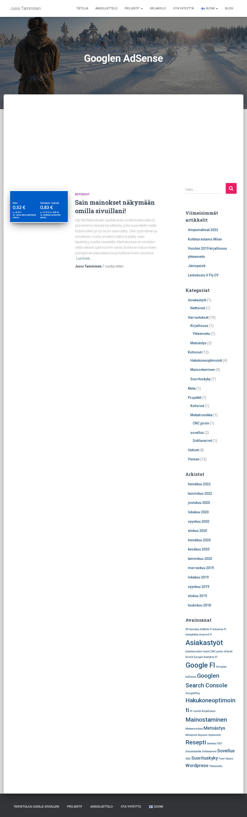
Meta (192, 388)
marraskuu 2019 (201, 568)
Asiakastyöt (197, 300)
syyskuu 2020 (198, 521)
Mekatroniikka (201, 415)
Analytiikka (192, 634)
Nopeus (202, 735)
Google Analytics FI (205, 657)
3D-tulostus (192, 629)
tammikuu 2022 (200, 493)
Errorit (189, 657)
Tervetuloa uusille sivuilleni (36, 806)
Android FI (205, 634)
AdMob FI (206, 629)
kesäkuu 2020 (198, 549)
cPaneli (228, 651)
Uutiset (193, 450)
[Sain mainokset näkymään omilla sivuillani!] (39, 206)
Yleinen (193, 459)
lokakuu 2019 (198, 577)
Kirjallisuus (199, 326)
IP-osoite (195, 711)
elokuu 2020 (197, 531)
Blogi (229, 8)
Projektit (132, 8)
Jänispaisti (197, 266)
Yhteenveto (201, 334)
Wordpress (196, 765)
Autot (206, 651)
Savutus (211, 743)
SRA (188, 758)
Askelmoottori (194, 651)
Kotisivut (82, 194)
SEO (219, 743)
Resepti (195, 742)
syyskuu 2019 (198, 587)
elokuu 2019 (197, 596)
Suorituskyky (200, 379)
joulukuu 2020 (199, 503)
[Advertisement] (123, 130)
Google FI (200, 665)
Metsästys (198, 343)
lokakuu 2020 (198, 512)
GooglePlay (192, 693)
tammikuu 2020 (200, 559)
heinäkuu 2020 (199, 540)
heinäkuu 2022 (199, 484)
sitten (113, 266)
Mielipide (191, 735)
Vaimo (229, 758)
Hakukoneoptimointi (206, 360)
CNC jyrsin (201, 423)
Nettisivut (197, 308)
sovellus (197, 433)
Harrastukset (198, 317)
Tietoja (82, 8)
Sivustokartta (193, 751)
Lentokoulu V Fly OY (203, 275)
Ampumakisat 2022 (203, 230)
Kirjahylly (158, 8)
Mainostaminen (202, 370)
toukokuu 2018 (199, 605)
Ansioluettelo (106, 8)
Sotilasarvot (202, 441)
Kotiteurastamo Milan (205, 239)
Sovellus (226, 751)
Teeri (222, 758)
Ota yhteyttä (183, 8)
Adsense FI (219, 629)
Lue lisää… (84, 258)
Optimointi (214, 735)
